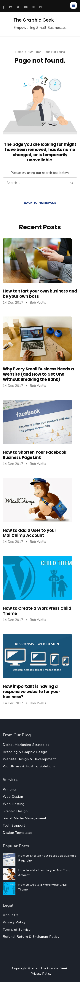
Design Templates (18, 832)
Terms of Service (17, 929)
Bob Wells (38, 302)
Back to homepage (40, 203)
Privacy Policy (14, 922)
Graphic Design (15, 811)
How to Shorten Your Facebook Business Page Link (34, 454)
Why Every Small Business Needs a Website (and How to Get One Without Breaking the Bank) (38, 374)
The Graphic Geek (33, 20)
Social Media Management (24, 818)
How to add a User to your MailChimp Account (29, 533)
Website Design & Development (29, 759)
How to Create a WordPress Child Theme (37, 610)
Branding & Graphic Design (25, 752)
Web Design (13, 796)
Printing (9, 789)
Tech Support (14, 825)
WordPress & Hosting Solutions (29, 766)
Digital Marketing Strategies (26, 744)
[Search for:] (39, 183)
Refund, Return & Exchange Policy (31, 936)
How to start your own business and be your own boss (40, 293)
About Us (10, 915)
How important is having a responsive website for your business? (31, 692)
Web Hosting (14, 804)
